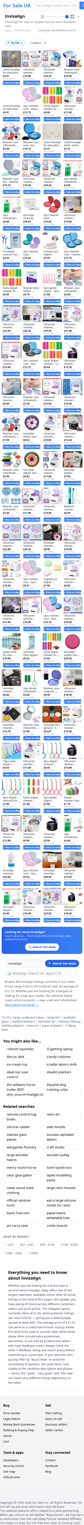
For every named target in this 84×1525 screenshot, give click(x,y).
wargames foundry (21, 1147)
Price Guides (11, 1413)
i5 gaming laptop (60, 1049)
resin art (53, 1114)
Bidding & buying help (18, 1430)
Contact (50, 1460)
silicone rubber (18, 1127)
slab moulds (56, 1127)
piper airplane (52, 1025)
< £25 (9, 1244)
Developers (11, 1460)
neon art (33, 1025)
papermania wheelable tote (58, 1215)
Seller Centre (54, 1430)
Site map (9, 1471)
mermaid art (46, 1021)
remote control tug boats (21, 1116)
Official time (11, 1477)
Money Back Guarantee (19, 1424)
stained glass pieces (17, 1137)
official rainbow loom (19, 1202)
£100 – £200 (69, 1244)
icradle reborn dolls (62, 1064)
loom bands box (59, 1167)
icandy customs (59, 1056)
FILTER (15, 43)
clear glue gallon (19, 1175)
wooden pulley (58, 1155)
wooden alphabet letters (60, 1137)
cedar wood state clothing (20, 1190)
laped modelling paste (59, 1177)
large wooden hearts (17, 1157)
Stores (7, 1436)
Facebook (51, 1466)
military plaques (13, 1025)
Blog (48, 1471)
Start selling (53, 1413)
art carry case (17, 1225)
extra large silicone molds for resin (61, 1202)
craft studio (56, 1147)
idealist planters (59, 1072)
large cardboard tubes (28, 1017)
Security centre (13, 1466)
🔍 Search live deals (62, 963)
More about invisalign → (22, 1005)
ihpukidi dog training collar (57, 1087)
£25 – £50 (26, 1244)
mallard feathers (23, 1021)
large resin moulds (61, 1188)
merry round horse (21, 1167)
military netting (69, 1021)
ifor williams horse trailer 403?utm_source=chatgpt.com (24, 1089)
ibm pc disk (15, 1056)
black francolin (18, 1213)
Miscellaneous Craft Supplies (22, 32)
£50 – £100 (47, 1244)
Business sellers (56, 1424)
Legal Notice (11, 1419)
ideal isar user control (17, 1074)
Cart (6, 1441)
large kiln (53, 1017)
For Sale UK (17, 5)
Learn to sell (53, 1419)
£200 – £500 (14, 1253)
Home (8, 30)
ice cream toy (17, 1064)
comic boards (57, 1225)
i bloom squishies (20, 1049)
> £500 (33, 1253)
